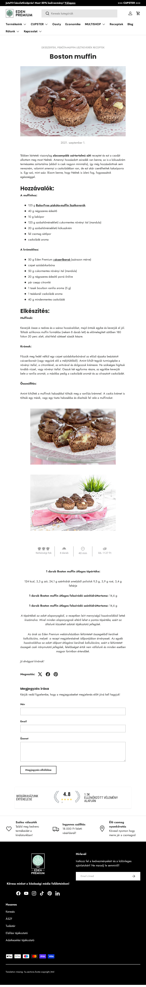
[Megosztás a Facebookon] (48, 674)
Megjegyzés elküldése (38, 770)
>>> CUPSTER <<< (129, 3)
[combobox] (79, 13)
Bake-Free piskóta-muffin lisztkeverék (60, 205)
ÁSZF (9, 919)
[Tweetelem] (40, 674)
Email (23, 721)
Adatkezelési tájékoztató (20, 940)
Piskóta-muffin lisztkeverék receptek (81, 47)
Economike (73, 24)
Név (22, 704)
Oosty (56, 24)
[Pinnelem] (56, 674)
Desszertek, (49, 47)
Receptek (116, 24)
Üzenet (24, 738)
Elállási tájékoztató (17, 933)
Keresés (10, 912)
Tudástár (10, 926)
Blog (130, 24)
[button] (138, 13)
